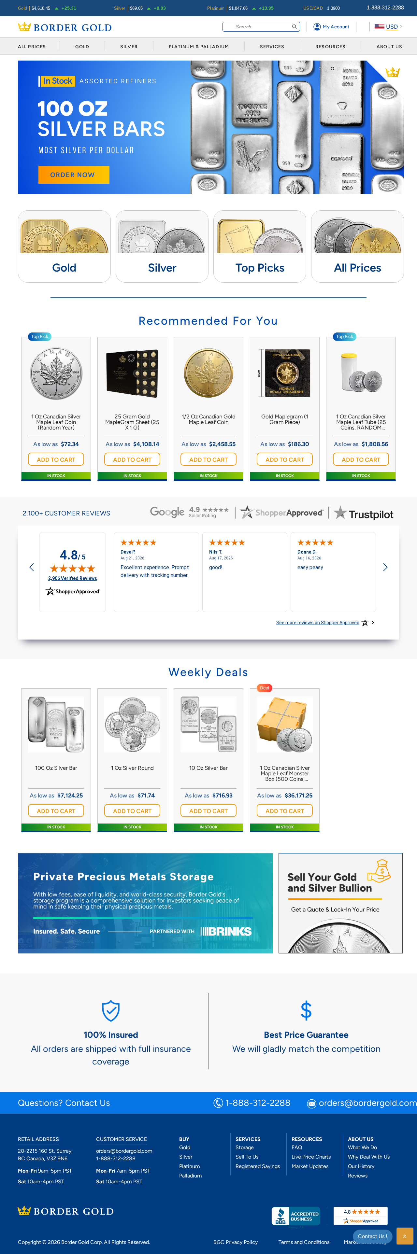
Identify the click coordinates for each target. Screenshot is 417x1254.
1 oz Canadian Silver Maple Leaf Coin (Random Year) (56, 422)
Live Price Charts (311, 1157)
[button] (56, 459)
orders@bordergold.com (124, 1151)
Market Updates (310, 1166)
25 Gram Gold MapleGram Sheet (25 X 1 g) (132, 422)
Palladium (190, 1176)
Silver (185, 1157)
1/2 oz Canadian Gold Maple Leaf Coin (209, 419)
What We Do (362, 1147)
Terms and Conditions (304, 1242)
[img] (72, 568)
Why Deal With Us (369, 1157)
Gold (184, 1147)
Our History (361, 1166)
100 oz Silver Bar (56, 768)
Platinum (189, 1166)
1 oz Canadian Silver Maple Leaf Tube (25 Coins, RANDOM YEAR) (361, 422)
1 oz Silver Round (132, 768)
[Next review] (385, 568)
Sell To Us (247, 1157)
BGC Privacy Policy (235, 1242)
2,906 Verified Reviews (72, 578)
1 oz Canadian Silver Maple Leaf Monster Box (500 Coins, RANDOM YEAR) (285, 773)
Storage (245, 1147)
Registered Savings (258, 1166)
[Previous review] (31, 568)
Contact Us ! (372, 1236)
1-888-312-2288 (385, 7)
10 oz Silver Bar (208, 768)
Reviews (357, 1176)
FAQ (297, 1147)
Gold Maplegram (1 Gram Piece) (284, 419)
